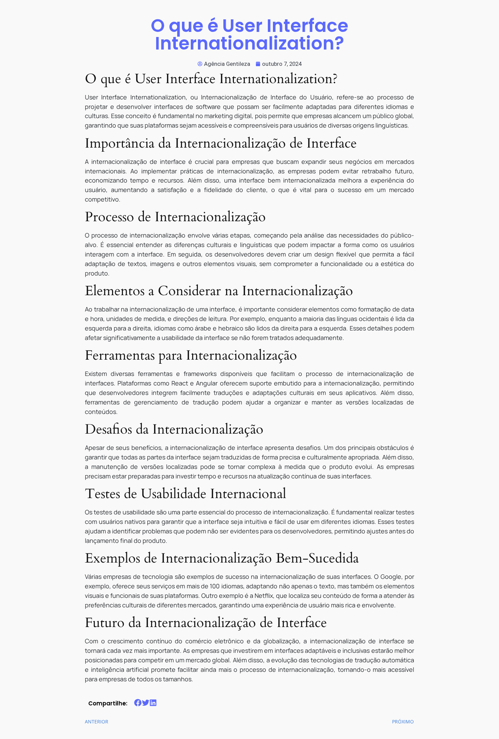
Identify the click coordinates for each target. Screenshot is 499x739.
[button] (138, 703)
